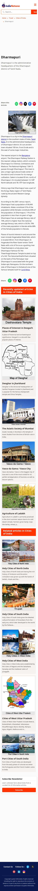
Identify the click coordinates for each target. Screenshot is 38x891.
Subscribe (19, 790)
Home (4, 18)
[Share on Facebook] (29, 104)
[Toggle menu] (35, 4)
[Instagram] (24, 871)
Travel (11, 18)
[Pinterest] (14, 871)
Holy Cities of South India (15, 614)
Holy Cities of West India (15, 660)
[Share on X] (25, 104)
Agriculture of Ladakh (13, 513)
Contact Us (8, 867)
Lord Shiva (25, 270)
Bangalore (26, 155)
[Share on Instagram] (20, 104)
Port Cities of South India (15, 758)
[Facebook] (27, 866)
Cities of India (21, 18)
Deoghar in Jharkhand (13, 383)
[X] (32, 866)
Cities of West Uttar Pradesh (17, 718)
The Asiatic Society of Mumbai (18, 428)
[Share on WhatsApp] (16, 104)
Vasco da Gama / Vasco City (16, 468)
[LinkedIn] (19, 871)
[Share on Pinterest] (34, 104)
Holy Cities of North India (15, 568)
